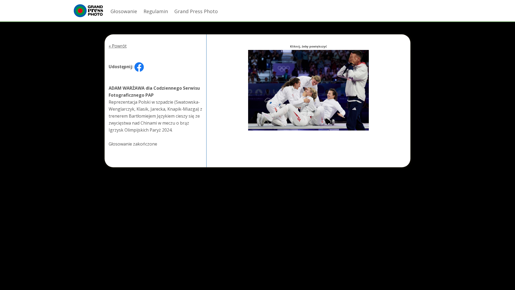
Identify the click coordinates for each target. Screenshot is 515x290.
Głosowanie (124, 11)
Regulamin (156, 11)
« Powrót (118, 46)
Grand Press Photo (196, 11)
